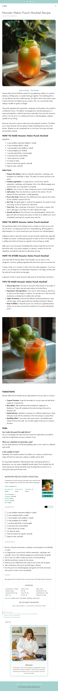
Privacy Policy (24, 684)
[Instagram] (27, 1)
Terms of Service (39, 684)
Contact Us (31, 684)
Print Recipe (35, 90)
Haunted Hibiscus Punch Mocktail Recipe (12, 617)
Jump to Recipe (24, 90)
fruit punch (6, 614)
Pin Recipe (47, 496)
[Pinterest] (30, 1)
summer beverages (33, 614)
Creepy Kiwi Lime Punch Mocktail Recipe (12, 615)
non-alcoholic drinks (25, 614)
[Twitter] (33, 1)
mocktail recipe (18, 614)
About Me (17, 684)
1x (46, 507)
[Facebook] (24, 1)
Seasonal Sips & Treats (8, 612)
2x (49, 507)
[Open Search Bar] (55, 6)
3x (51, 507)
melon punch (11, 614)
